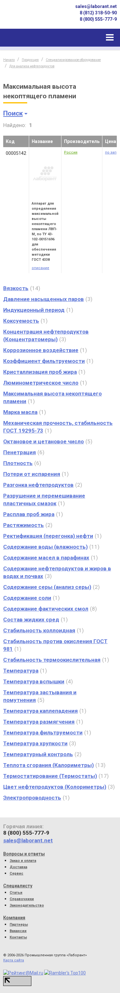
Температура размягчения (39, 721)
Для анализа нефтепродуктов (31, 66)
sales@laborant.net (96, 6)
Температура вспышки (33, 681)
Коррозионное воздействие (40, 350)
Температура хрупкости (35, 743)
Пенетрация (19, 452)
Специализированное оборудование (73, 60)
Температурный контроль (38, 754)
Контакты (18, 937)
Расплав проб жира (28, 514)
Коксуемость (21, 321)
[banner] (25, 17)
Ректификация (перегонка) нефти (48, 536)
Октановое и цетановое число (43, 441)
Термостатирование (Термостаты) (50, 776)
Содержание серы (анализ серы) (47, 587)
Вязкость (15, 288)
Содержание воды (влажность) (45, 547)
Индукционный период (34, 310)
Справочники (22, 899)
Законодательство (27, 905)
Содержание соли (27, 598)
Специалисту (17, 885)
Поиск (13, 113)
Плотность (18, 463)
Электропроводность (32, 797)
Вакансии (18, 931)
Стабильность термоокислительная (51, 660)
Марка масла (20, 412)
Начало (9, 60)
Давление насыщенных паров (43, 299)
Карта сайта (13, 960)
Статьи (16, 893)
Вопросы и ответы (24, 853)
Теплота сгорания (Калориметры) (48, 765)
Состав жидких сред (31, 619)
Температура (20, 670)
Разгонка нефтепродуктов (38, 485)
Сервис (16, 873)
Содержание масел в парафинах (46, 557)
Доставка (18, 867)
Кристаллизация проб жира (40, 372)
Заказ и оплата (23, 861)
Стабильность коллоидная (39, 630)
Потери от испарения (31, 474)
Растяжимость (23, 525)
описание (40, 268)
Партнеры (19, 924)
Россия (70, 152)
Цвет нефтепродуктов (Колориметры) (54, 787)
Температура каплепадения (40, 711)
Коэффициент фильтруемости (44, 361)
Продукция (30, 60)
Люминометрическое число (40, 383)
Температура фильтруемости (43, 732)
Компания (14, 917)
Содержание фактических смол (45, 609)
